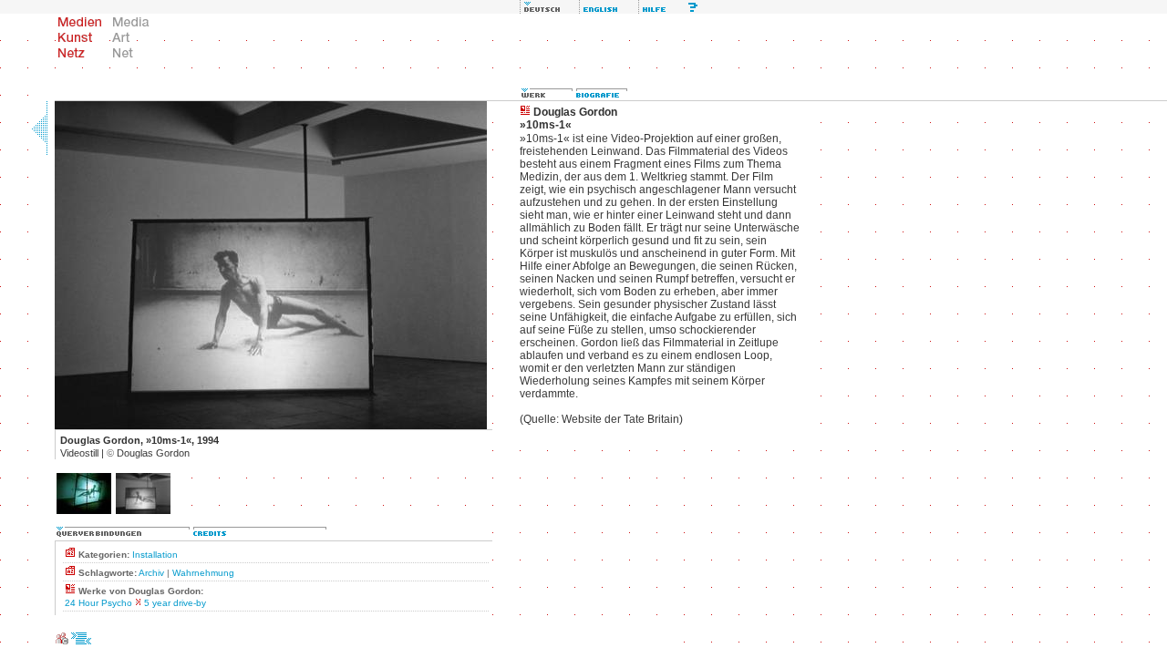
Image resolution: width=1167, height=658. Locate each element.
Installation (155, 555)
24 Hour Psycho (98, 603)
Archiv (151, 573)
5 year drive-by (175, 603)
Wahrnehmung (203, 573)
